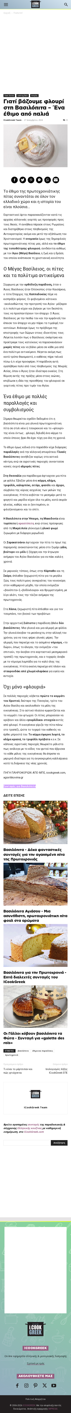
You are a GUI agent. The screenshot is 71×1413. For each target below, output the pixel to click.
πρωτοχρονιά (11, 1055)
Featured (18, 12)
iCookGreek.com (34, 1131)
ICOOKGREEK (29, 1405)
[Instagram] (26, 1386)
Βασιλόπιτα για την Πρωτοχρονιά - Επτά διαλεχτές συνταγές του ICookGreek (34, 977)
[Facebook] (17, 1386)
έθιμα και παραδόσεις (42, 1050)
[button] (5, 4)
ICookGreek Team (12, 120)
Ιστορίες (34, 95)
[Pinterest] (35, 1386)
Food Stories (9, 95)
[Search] (66, 4)
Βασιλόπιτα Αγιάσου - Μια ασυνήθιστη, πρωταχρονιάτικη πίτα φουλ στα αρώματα (35, 916)
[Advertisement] (35, 1189)
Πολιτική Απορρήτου (36, 1399)
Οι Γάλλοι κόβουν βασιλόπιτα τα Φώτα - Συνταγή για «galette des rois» (33, 1038)
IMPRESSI (52, 1409)
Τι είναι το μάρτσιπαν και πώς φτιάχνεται (17, 1071)
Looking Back (22, 95)
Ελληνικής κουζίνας (29, 1128)
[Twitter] (44, 1386)
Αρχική (6, 12)
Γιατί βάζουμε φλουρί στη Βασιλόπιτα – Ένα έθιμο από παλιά (34, 108)
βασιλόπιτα (23, 1050)
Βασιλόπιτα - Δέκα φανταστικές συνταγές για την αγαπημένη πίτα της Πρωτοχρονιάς (34, 854)
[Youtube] (53, 1386)
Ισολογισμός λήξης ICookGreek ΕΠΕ (56, 1071)
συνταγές (33, 1124)
